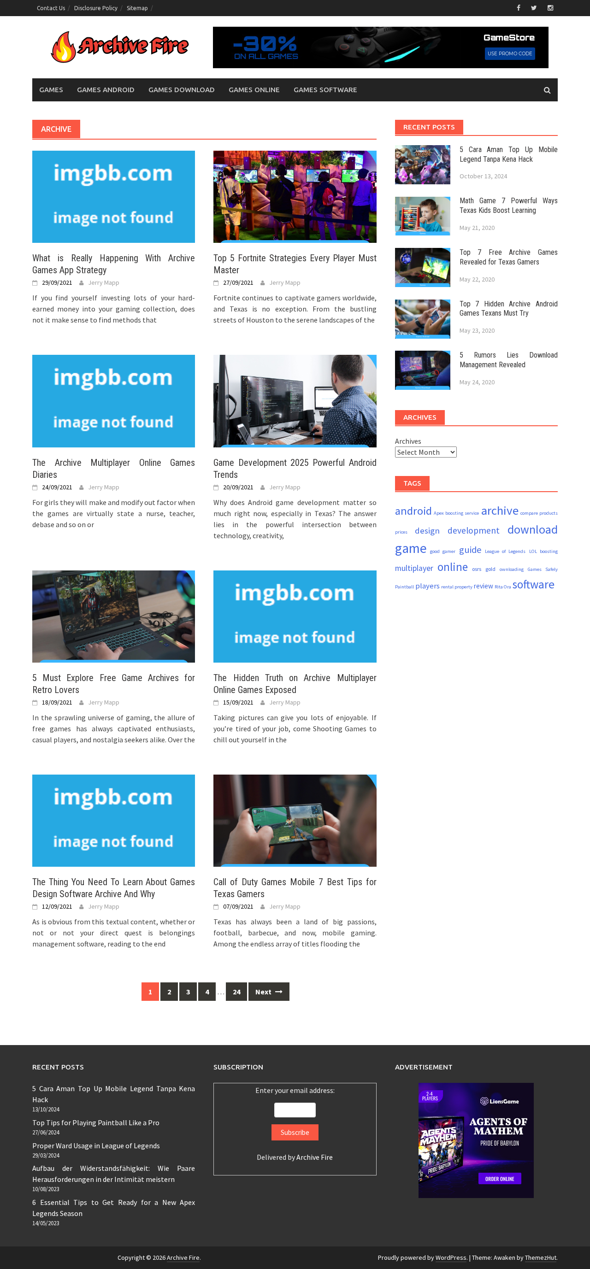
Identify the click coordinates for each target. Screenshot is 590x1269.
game (411, 548)
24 (236, 991)
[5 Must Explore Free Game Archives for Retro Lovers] (113, 615)
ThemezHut (540, 1257)
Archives (408, 441)
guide (470, 550)
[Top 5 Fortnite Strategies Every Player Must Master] (294, 195)
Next (264, 991)
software (534, 584)
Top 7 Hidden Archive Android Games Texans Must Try (509, 309)
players (427, 586)
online (452, 566)
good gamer (442, 551)
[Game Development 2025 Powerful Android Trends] (294, 400)
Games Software (325, 90)
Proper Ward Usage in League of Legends (96, 1145)
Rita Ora (503, 587)
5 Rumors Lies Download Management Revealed (509, 360)
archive (500, 510)
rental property (456, 587)
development (474, 530)
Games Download (181, 90)
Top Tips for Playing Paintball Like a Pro (95, 1122)
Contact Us (51, 8)
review (483, 586)
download (532, 529)
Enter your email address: (295, 1124)
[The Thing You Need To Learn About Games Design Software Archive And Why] (113, 819)
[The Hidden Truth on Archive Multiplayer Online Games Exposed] (294, 615)
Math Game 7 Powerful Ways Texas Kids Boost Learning (509, 206)
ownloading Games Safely (529, 569)
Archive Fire (314, 1157)
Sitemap (137, 8)
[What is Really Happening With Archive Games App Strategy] (113, 195)
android (413, 511)
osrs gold (483, 568)
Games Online (254, 90)
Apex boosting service (456, 513)
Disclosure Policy (96, 8)
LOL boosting (543, 551)
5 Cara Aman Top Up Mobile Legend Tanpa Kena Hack (509, 154)
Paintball (404, 587)
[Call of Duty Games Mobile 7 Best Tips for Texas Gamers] (294, 819)
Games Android (106, 90)
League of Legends (505, 551)
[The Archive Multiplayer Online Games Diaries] (113, 400)
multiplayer (414, 568)
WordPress (451, 1257)
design (427, 530)
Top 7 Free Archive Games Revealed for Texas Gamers (509, 257)
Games (51, 90)
